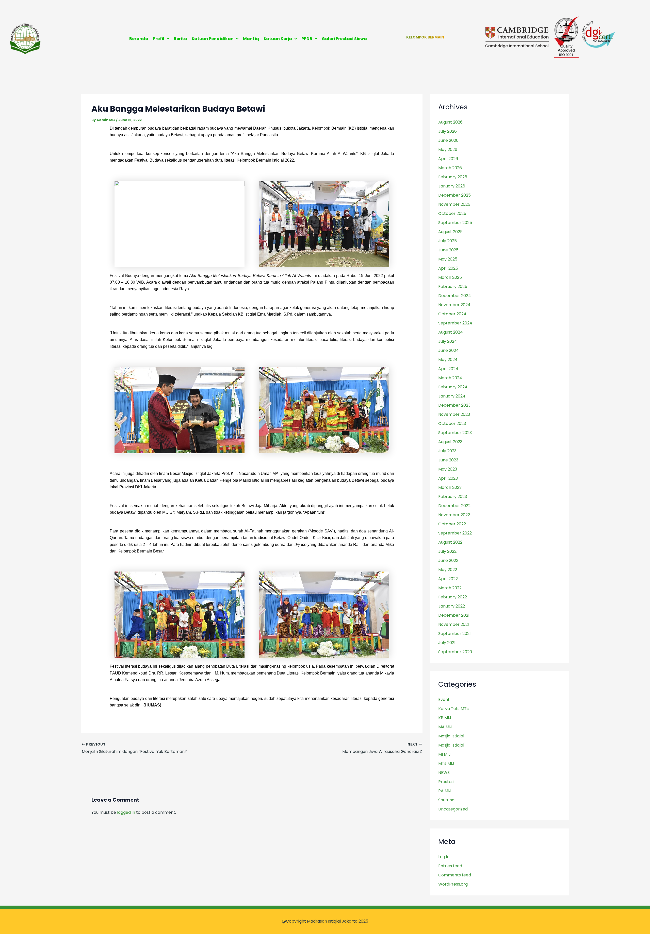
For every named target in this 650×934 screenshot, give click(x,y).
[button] (161, 38)
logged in (126, 812)
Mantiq (251, 39)
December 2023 (454, 405)
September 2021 (454, 633)
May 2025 (447, 259)
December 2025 (454, 195)
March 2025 (450, 277)
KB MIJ (444, 718)
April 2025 (448, 268)
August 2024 (450, 332)
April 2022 (448, 579)
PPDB (306, 39)
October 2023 (452, 423)
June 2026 (448, 140)
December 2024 (454, 296)
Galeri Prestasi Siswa (344, 39)
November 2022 (454, 515)
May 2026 (447, 149)
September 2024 (455, 323)
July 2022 (447, 551)
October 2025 (452, 213)
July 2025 (447, 241)
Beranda (138, 39)
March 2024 (450, 378)
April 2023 (448, 478)
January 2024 (451, 396)
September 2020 (455, 652)
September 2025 (455, 223)
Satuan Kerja (278, 39)
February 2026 (452, 177)
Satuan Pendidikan (213, 39)
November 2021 (453, 624)
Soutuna (446, 800)
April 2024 (448, 369)
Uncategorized (453, 809)
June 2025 (448, 250)
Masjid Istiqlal (451, 736)
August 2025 (450, 232)
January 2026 (451, 186)
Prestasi (446, 782)
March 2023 (450, 487)
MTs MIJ (446, 763)
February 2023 (452, 496)
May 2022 (447, 570)
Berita (180, 39)
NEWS (444, 772)
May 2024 (448, 359)
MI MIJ (444, 754)
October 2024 (452, 314)
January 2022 (451, 606)
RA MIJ (444, 791)
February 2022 (452, 597)
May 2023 (447, 469)
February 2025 (452, 286)
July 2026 (447, 131)
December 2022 (454, 506)
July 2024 (447, 341)
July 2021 (447, 643)
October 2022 (452, 524)
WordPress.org (453, 884)
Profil (158, 39)
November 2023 (454, 414)
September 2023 (455, 433)
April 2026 (448, 159)
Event (444, 699)
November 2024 (454, 305)
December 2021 (453, 615)
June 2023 (448, 460)
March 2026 (450, 168)
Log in (443, 857)
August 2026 (450, 122)
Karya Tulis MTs (453, 709)
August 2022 (450, 542)
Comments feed (454, 875)
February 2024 (452, 387)
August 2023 (450, 442)
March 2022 (450, 588)
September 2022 (455, 533)
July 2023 (447, 451)
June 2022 (448, 560)
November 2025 (454, 204)
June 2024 (448, 350)
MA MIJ (445, 727)
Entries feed (450, 866)
